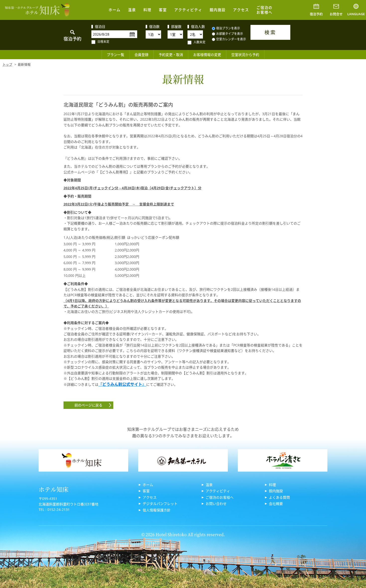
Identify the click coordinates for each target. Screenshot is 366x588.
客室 (163, 9)
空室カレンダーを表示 (231, 39)
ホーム (115, 9)
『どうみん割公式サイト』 (122, 384)
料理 (147, 9)
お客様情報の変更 (207, 54)
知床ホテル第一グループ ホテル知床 (37, 10)
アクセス (241, 9)
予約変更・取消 (171, 54)
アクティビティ (188, 9)
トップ (7, 64)
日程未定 (103, 42)
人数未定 (199, 42)
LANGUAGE (356, 14)
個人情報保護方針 (157, 510)
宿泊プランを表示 (228, 28)
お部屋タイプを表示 (229, 34)
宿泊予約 (316, 14)
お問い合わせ (216, 503)
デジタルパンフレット (160, 503)
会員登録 (141, 54)
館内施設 (218, 9)
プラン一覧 (115, 54)
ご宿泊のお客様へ (264, 10)
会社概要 (276, 503)
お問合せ (336, 14)
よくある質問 (279, 497)
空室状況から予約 (245, 54)
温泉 (132, 9)
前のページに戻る (88, 405)
